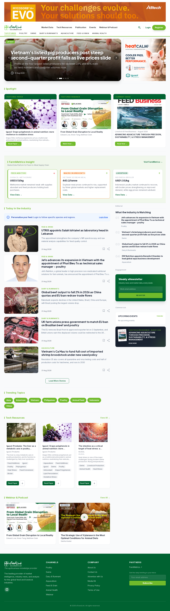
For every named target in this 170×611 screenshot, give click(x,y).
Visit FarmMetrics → (153, 162)
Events (92, 27)
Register (159, 27)
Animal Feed (78, 400)
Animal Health (99, 33)
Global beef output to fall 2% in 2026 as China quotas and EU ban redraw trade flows (71, 293)
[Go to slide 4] (65, 78)
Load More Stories (57, 381)
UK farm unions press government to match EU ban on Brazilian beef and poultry (74, 323)
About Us (92, 567)
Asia (8, 400)
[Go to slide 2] (60, 78)
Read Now (133, 343)
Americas (21, 400)
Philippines (49, 400)
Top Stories (10, 33)
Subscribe (147, 583)
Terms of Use (93, 590)
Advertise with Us (95, 576)
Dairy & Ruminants (48, 33)
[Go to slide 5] (68, 78)
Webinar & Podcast (108, 27)
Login (148, 27)
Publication (80, 27)
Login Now (103, 217)
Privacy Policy (94, 585)
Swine (33, 33)
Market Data (47, 27)
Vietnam (35, 400)
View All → (105, 418)
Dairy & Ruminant (53, 576)
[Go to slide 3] (63, 78)
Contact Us (92, 572)
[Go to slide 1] (57, 78)
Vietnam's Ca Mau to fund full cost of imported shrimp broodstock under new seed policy (72, 353)
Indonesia (94, 400)
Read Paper (12, 483)
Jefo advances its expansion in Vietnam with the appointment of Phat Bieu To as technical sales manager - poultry (73, 263)
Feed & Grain (83, 33)
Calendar (160, 316)
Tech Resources (64, 27)
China (9, 406)
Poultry (23, 33)
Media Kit (92, 581)
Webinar (49, 594)
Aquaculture (67, 33)
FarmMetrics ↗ (135, 567)
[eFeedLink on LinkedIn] (7, 589)
